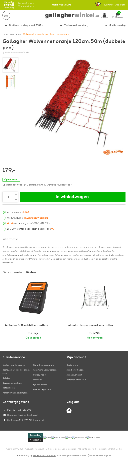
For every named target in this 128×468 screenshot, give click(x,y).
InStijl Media (115, 449)
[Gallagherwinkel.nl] (9, 5)
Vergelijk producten (76, 379)
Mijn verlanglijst (74, 375)
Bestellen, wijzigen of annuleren (16, 371)
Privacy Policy (39, 375)
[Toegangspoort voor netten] (94, 297)
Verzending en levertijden (15, 393)
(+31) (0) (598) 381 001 (19, 410)
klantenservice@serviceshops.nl (22, 415)
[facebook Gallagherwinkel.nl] (69, 410)
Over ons (37, 379)
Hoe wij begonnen (42, 389)
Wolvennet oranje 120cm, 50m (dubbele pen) (47, 34)
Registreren (72, 365)
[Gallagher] (113, 152)
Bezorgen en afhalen (12, 383)
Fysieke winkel (40, 384)
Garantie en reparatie (43, 365)
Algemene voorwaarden (44, 370)
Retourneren (8, 388)
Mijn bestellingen (75, 370)
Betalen (6, 378)
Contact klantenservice (13, 365)
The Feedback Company (44, 455)
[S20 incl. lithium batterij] (33, 297)
